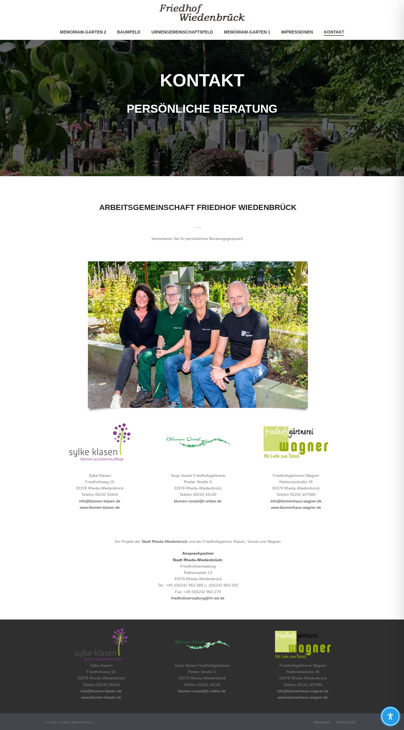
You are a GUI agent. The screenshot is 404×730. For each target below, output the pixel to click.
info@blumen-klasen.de (99, 501)
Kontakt (334, 32)
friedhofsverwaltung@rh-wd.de (198, 598)
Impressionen (297, 32)
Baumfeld (128, 32)
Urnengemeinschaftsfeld (182, 32)
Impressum (322, 722)
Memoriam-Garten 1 (247, 32)
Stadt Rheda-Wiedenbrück (164, 541)
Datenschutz (346, 722)
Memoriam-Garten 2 (83, 32)
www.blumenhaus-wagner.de (296, 507)
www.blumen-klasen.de (100, 507)
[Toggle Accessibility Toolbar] (390, 716)
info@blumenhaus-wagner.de (296, 501)
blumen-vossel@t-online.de (198, 501)
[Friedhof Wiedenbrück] (202, 12)
